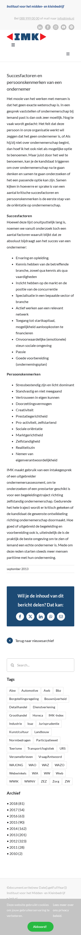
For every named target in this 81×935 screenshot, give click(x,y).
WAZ (45, 765)
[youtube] (63, 27)
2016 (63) (17, 816)
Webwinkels (17, 773)
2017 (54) (17, 810)
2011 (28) (17, 847)
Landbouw (41, 732)
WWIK (14, 781)
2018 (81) (17, 803)
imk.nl (13, 898)
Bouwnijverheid (55, 699)
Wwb (59, 773)
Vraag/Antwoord (50, 757)
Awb (47, 690)
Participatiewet (47, 740)
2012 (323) (18, 841)
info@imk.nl (65, 18)
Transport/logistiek (40, 748)
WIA (35, 773)
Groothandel (18, 715)
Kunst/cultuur (19, 732)
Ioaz (30, 723)
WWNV (29, 781)
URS (62, 748)
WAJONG (16, 765)
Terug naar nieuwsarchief (34, 640)
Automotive (29, 690)
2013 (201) (18, 835)
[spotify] (71, 27)
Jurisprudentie (49, 723)
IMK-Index (56, 715)
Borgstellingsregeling (24, 699)
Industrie (15, 723)
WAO (32, 765)
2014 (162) (18, 828)
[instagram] (55, 27)
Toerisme (15, 748)
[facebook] (48, 27)
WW (47, 773)
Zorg (55, 781)
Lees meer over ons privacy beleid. (63, 910)
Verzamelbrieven (21, 757)
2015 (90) (17, 822)
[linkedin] (40, 27)
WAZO (59, 765)
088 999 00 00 (29, 18)
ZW (67, 781)
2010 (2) (15, 853)
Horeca (38, 715)
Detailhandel (18, 707)
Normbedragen (20, 740)
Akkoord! (40, 927)
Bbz (58, 690)
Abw (12, 690)
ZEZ (44, 781)
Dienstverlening (44, 707)
